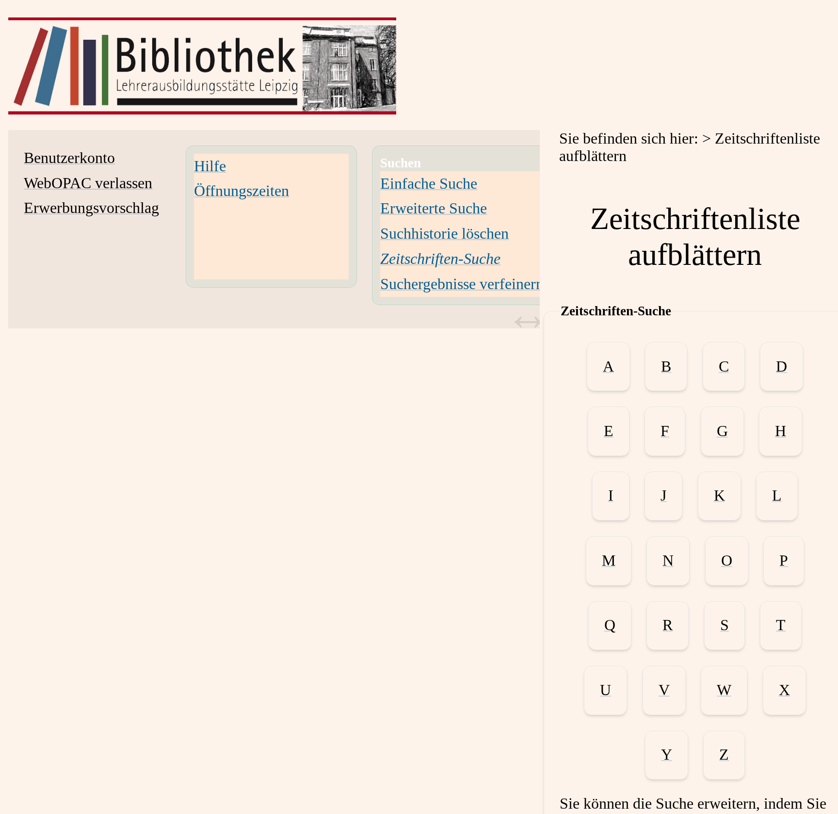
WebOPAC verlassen (88, 183)
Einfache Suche (428, 183)
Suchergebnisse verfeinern (462, 284)
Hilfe (210, 166)
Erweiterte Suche (433, 208)
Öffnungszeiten (241, 190)
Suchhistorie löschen (444, 233)
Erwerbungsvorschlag (91, 207)
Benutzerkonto (69, 157)
